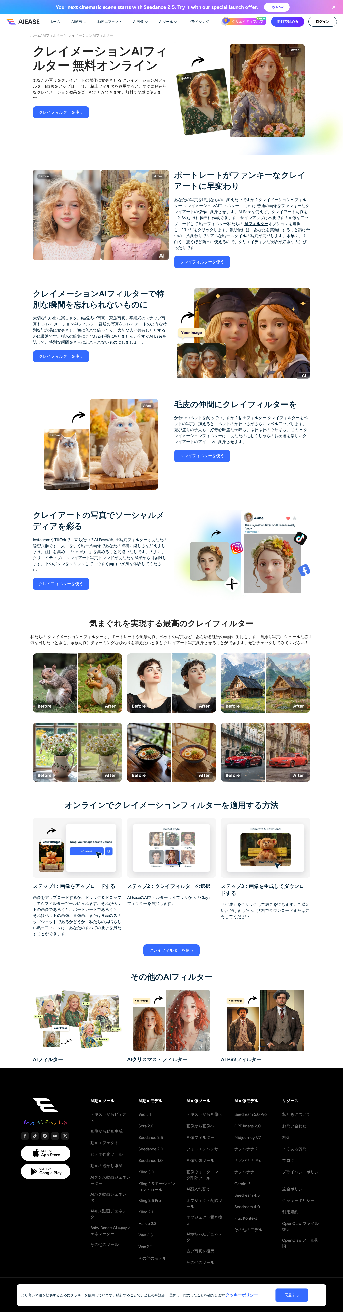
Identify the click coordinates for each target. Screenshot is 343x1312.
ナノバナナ (244, 1172)
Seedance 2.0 (150, 1149)
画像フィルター (200, 1137)
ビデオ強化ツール (106, 1154)
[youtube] (55, 1136)
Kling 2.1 (145, 1212)
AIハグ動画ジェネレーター (110, 1197)
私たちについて (296, 1114)
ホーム (35, 35)
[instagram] (45, 1136)
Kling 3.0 (146, 1172)
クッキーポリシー (298, 1200)
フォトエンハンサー (204, 1149)
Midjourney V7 (247, 1137)
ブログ (288, 1160)
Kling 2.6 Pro (149, 1200)
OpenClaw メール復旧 (300, 1243)
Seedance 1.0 (150, 1160)
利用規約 (290, 1212)
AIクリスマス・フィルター (157, 1059)
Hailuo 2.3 (147, 1223)
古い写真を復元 (200, 1251)
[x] (65, 1136)
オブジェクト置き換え (204, 1220)
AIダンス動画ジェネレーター (110, 1180)
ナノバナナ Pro (247, 1160)
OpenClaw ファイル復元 (300, 1226)
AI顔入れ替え (198, 1189)
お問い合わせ (294, 1126)
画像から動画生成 (106, 1131)
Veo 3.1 (144, 1114)
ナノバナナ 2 (246, 1149)
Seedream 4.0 (247, 1206)
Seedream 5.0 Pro (250, 1114)
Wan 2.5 (145, 1235)
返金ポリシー (294, 1189)
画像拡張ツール (200, 1160)
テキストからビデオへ (108, 1117)
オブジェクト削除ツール (204, 1203)
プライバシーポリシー (300, 1175)
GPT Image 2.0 (247, 1126)
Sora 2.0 (145, 1126)
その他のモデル (152, 1258)
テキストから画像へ (204, 1114)
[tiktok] (35, 1136)
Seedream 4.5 (247, 1195)
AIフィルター (53, 35)
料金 (286, 1137)
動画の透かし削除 (106, 1165)
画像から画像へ (200, 1126)
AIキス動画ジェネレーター (110, 1214)
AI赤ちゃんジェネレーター (206, 1237)
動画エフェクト (104, 1142)
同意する (292, 1295)
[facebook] (25, 1136)
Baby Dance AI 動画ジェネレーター (110, 1230)
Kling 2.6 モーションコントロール (156, 1186)
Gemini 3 (242, 1183)
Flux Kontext (245, 1218)
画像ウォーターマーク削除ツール (204, 1175)
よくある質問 (294, 1149)
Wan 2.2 (145, 1246)
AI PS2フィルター (241, 1059)
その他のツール (104, 1244)
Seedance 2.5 (150, 1137)
